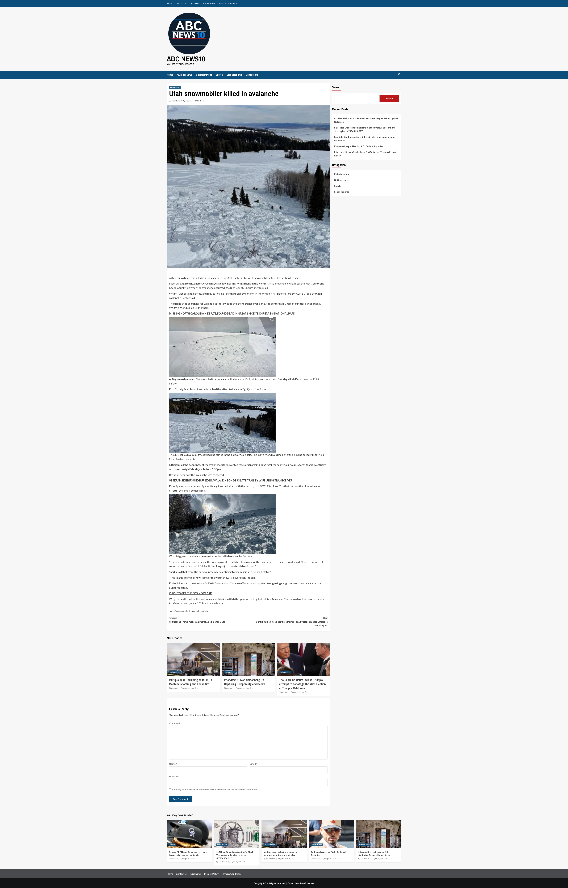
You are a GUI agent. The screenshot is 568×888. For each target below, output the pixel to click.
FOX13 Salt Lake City (271, 486)
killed (187, 611)
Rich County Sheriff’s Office (246, 287)
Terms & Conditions (228, 3)
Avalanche (179, 611)
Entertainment (204, 75)
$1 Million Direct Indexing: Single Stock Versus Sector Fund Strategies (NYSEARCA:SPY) (365, 129)
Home (169, 3)
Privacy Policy (209, 3)
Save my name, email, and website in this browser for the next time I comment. (215, 789)
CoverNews (294, 883)
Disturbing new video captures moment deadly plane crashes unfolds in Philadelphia (292, 621)
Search (336, 87)
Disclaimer (194, 3)
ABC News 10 (177, 101)
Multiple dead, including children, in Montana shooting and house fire (190, 682)
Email (253, 763)
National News (184, 75)
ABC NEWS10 (186, 59)
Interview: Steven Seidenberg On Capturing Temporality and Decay (244, 682)
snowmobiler (196, 611)
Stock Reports (234, 75)
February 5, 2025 (192, 101)
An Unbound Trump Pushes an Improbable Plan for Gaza (197, 619)
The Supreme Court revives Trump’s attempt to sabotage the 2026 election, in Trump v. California (302, 684)
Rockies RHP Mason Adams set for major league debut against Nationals (366, 120)
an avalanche (212, 277)
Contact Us (181, 3)
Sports (219, 75)
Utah (205, 611)
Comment (175, 723)
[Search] (399, 74)
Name (173, 763)
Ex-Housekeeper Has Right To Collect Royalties (358, 146)
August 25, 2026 (188, 688)
